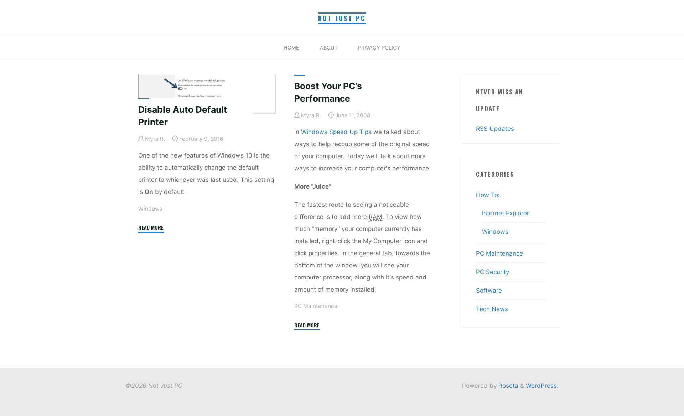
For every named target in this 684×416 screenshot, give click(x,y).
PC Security (492, 272)
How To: (488, 195)
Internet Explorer (505, 213)
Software (489, 290)
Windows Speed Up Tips (336, 131)
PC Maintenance (315, 306)
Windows (150, 208)
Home (291, 48)
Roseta (507, 385)
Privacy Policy (379, 48)
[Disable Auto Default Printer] (207, 94)
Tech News (492, 309)
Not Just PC (342, 18)
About (329, 48)
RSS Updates (495, 128)
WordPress (541, 385)
